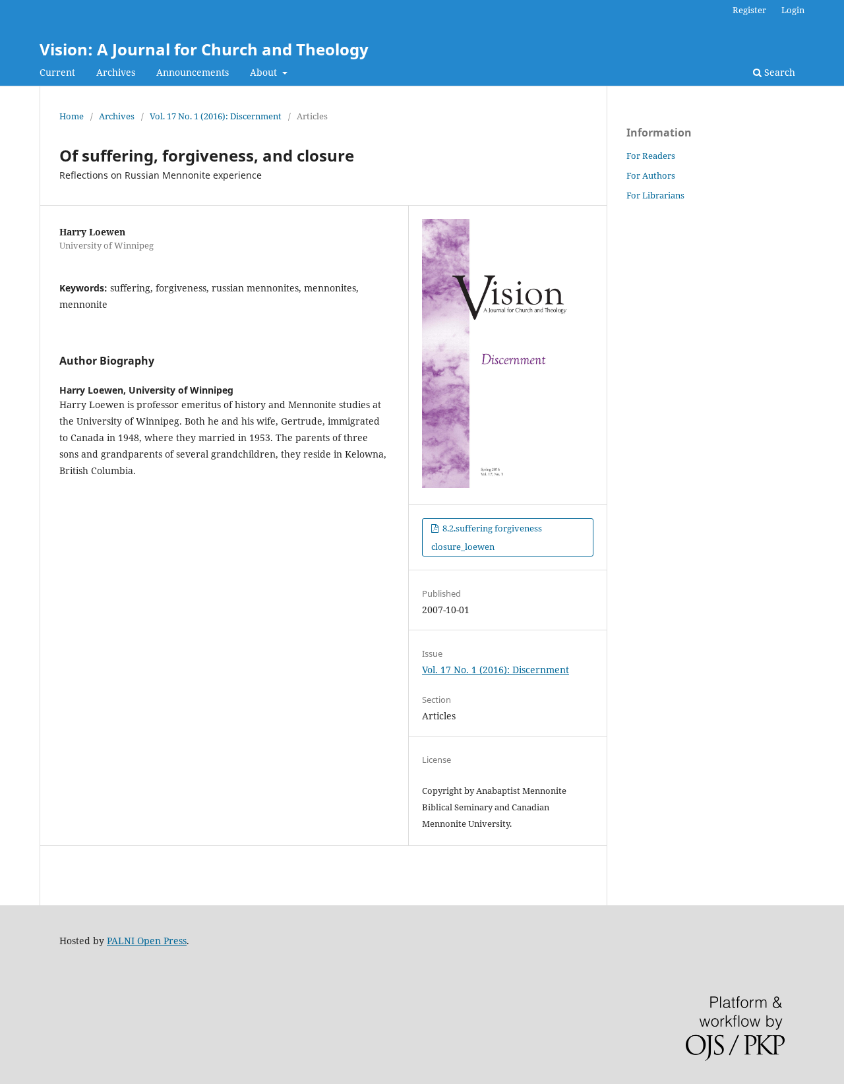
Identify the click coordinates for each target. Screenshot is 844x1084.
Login (792, 10)
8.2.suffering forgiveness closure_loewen (486, 537)
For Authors (650, 175)
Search (778, 72)
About (265, 72)
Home (71, 116)
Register (749, 10)
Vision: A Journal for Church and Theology (204, 49)
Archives (115, 72)
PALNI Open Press (147, 940)
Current (57, 72)
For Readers (650, 156)
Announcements (192, 72)
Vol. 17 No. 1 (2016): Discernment (216, 116)
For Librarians (655, 195)
